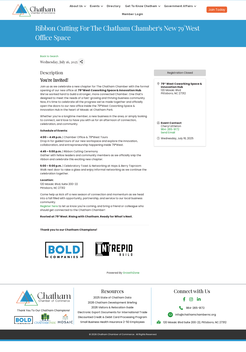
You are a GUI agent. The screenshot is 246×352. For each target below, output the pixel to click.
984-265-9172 (170, 129)
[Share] (81, 62)
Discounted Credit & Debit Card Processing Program (112, 317)
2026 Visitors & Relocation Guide (112, 307)
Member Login (132, 14)
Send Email (168, 132)
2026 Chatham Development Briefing (112, 302)
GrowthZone (131, 273)
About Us (76, 6)
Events (95, 6)
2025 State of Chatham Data (112, 297)
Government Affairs (178, 6)
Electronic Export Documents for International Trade (112, 312)
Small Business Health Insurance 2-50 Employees (112, 322)
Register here (49, 206)
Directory (114, 6)
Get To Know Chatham (141, 6)
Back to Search (49, 56)
